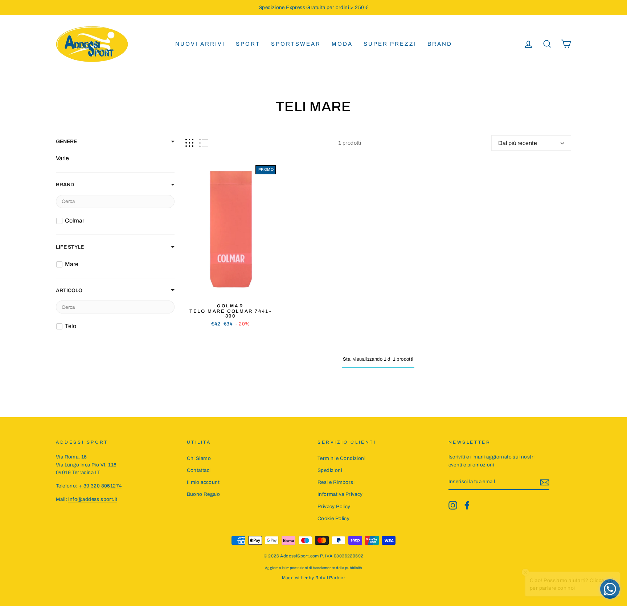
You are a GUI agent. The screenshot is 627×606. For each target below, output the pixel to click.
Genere (66, 141)
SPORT (248, 44)
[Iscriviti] (544, 482)
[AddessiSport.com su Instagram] (452, 505)
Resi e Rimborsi (336, 482)
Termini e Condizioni (341, 458)
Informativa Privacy (340, 494)
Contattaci (199, 470)
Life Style (70, 247)
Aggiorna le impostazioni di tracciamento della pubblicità (313, 568)
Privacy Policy (334, 506)
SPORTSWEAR (296, 44)
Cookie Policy (333, 518)
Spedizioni (329, 470)
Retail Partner (330, 577)
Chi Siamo (199, 458)
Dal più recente (517, 143)
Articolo (69, 290)
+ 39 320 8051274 (100, 486)
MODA (342, 44)
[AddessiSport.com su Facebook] (467, 505)
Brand (439, 44)
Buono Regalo (203, 494)
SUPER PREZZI (390, 44)
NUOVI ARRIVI (200, 44)
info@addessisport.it (92, 499)
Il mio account (203, 482)
